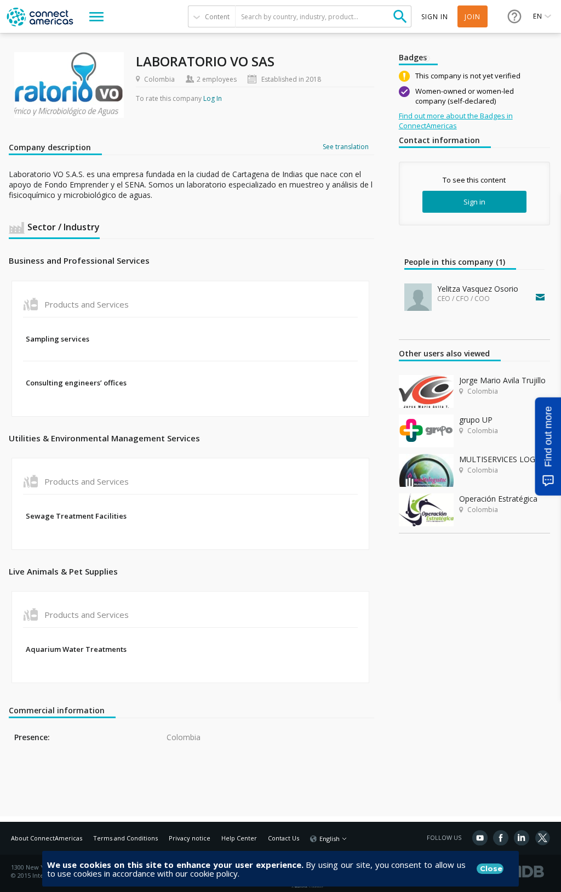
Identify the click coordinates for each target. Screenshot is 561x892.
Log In (212, 98)
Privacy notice (189, 838)
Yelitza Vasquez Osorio (477, 288)
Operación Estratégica (498, 498)
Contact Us (283, 838)
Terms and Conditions (125, 838)
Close (491, 868)
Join (472, 16)
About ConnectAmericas (46, 838)
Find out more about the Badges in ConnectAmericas (456, 120)
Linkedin (521, 837)
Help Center (239, 838)
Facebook (500, 837)
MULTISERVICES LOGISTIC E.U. (504, 459)
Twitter (542, 837)
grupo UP (476, 419)
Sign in (474, 202)
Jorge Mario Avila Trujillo (502, 380)
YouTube (480, 837)
